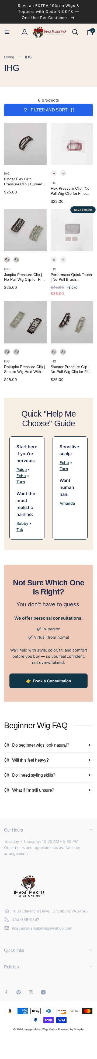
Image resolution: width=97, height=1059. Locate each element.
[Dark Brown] (54, 173)
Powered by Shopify (71, 1029)
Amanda (67, 503)
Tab (19, 529)
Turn (20, 482)
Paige (21, 469)
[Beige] (63, 173)
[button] (7, 32)
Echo (21, 475)
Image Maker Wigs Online (41, 1029)
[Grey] (16, 260)
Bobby (22, 523)
